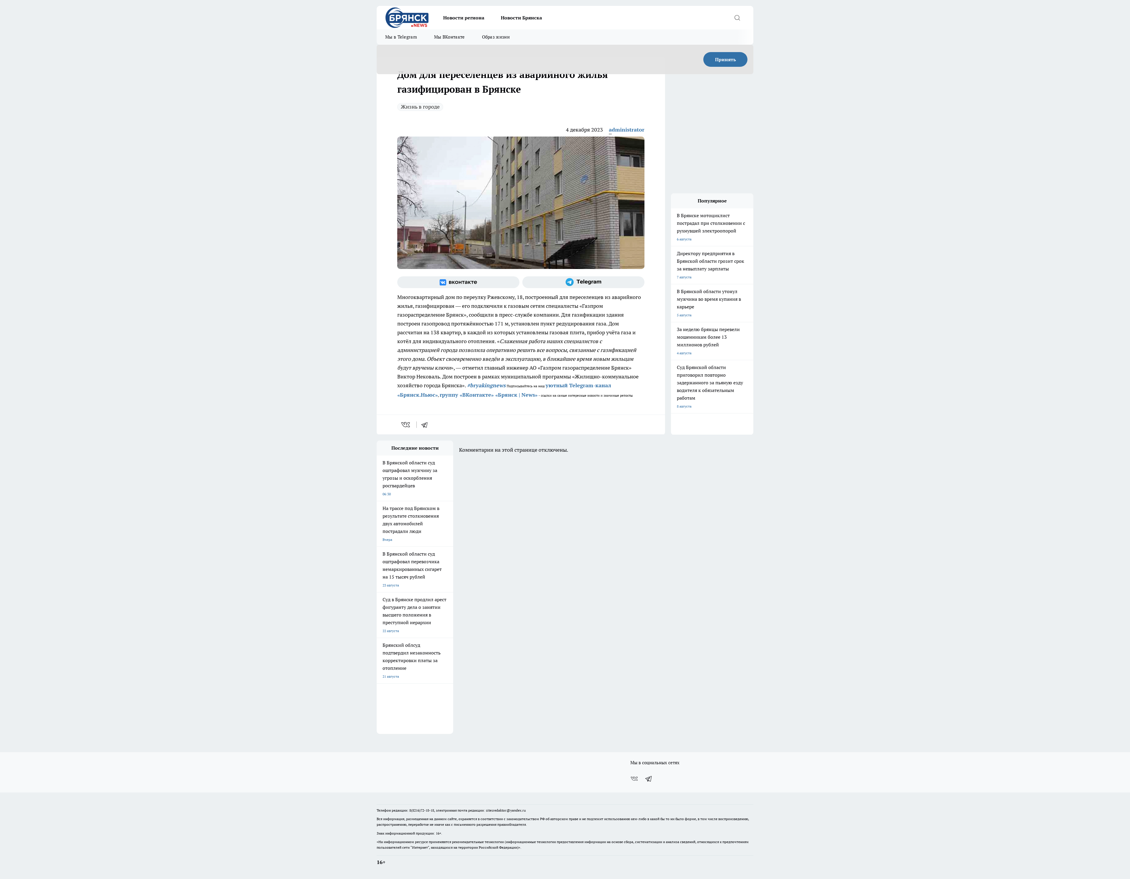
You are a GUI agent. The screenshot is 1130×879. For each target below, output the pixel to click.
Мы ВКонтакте (449, 37)
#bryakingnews (486, 385)
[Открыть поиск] (737, 18)
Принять (725, 59)
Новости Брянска (521, 18)
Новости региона (463, 18)
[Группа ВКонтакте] (458, 282)
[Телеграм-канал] (583, 282)
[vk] (406, 425)
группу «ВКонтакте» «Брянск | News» (489, 394)
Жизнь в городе (420, 106)
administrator (626, 129)
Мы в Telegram (401, 37)
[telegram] (426, 425)
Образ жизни (496, 37)
